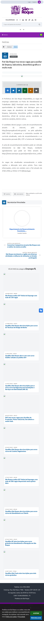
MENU (6, 35)
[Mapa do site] (32, 20)
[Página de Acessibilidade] (35, 20)
